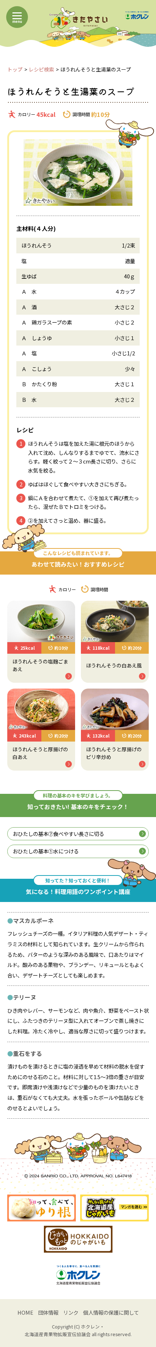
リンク (70, 1312)
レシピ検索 (41, 69)
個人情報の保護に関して (111, 1312)
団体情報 (48, 1312)
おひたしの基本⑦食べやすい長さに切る (58, 833)
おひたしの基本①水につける (46, 851)
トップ (14, 69)
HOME (25, 1312)
